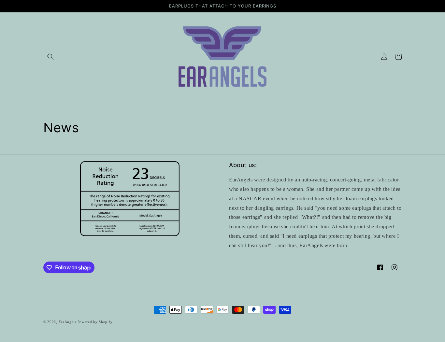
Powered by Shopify (95, 322)
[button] (50, 57)
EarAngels (67, 322)
